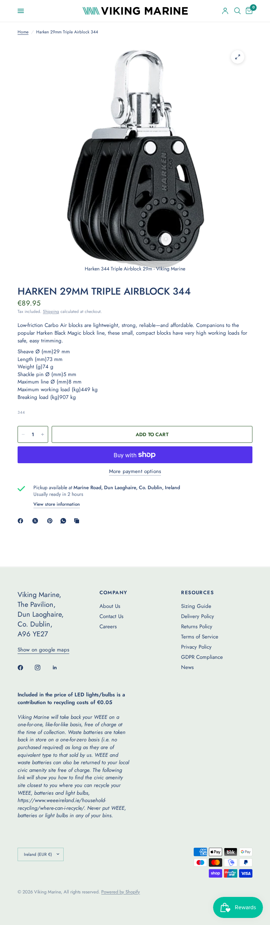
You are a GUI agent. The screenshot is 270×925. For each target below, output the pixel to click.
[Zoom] (237, 57)
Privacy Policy (196, 647)
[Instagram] (42, 667)
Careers (108, 626)
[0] (247, 11)
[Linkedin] (60, 667)
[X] (36, 521)
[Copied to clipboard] (78, 521)
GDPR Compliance (202, 657)
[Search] (237, 11)
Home (23, 32)
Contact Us (111, 616)
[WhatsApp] (64, 521)
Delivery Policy (197, 616)
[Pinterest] (51, 521)
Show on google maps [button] (43, 650)
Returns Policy (196, 626)
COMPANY (113, 592)
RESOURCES (197, 592)
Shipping (51, 311)
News (187, 667)
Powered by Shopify (120, 891)
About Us (109, 606)
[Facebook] (22, 521)
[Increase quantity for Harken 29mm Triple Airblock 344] (42, 434)
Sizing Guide (196, 606)
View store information (56, 504)
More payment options (135, 471)
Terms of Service (199, 637)
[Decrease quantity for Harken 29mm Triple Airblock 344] (23, 434)
